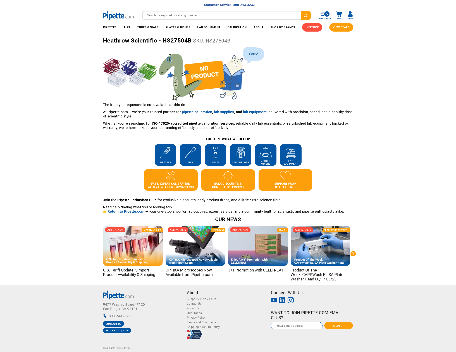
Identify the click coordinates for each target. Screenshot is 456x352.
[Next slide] (353, 155)
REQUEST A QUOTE (117, 330)
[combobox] (226, 15)
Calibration (237, 27)
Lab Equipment (208, 27)
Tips (127, 27)
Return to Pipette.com (126, 211)
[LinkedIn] (282, 300)
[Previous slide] (103, 155)
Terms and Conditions (201, 322)
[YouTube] (274, 300)
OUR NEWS (228, 219)
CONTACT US (113, 323)
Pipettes (110, 27)
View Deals (341, 27)
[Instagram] (291, 300)
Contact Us (194, 303)
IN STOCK (312, 27)
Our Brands (194, 313)
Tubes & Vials (148, 27)
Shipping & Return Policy (203, 327)
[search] (306, 15)
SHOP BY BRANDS (282, 27)
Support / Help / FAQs (201, 299)
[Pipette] (118, 15)
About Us (193, 308)
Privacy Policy (196, 317)
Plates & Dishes (178, 27)
